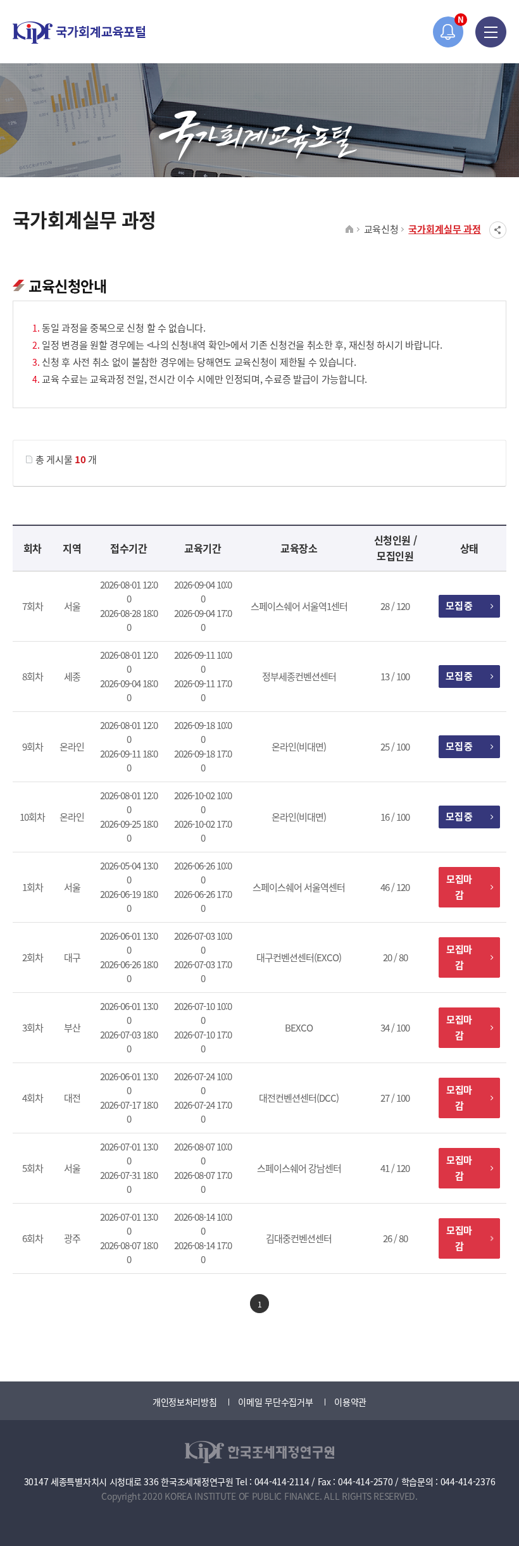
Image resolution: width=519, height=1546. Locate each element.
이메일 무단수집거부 (275, 1401)
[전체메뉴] (490, 31)
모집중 (459, 605)
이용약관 (350, 1401)
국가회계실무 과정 (444, 228)
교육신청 (381, 228)
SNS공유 (497, 230)
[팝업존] (448, 31)
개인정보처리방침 (185, 1401)
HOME (349, 229)
